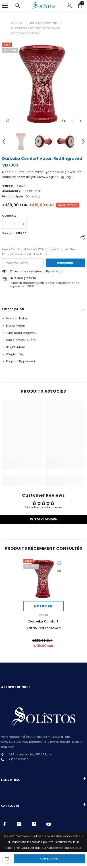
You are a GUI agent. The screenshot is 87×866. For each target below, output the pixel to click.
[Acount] (69, 5)
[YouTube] (49, 824)
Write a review (43, 519)
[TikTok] (34, 824)
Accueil (17, 22)
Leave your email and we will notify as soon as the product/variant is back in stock (38, 251)
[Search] (17, 5)
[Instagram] (19, 824)
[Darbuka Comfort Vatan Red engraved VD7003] (43, 579)
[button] (72, 121)
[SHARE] (81, 237)
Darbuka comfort (43, 22)
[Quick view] (59, 571)
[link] (7, 859)
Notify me (43, 606)
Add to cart (49, 858)
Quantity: (9, 216)
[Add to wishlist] (59, 563)
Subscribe (65, 263)
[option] (43, 84)
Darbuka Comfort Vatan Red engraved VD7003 (43, 625)
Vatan (21, 186)
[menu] (5, 5)
